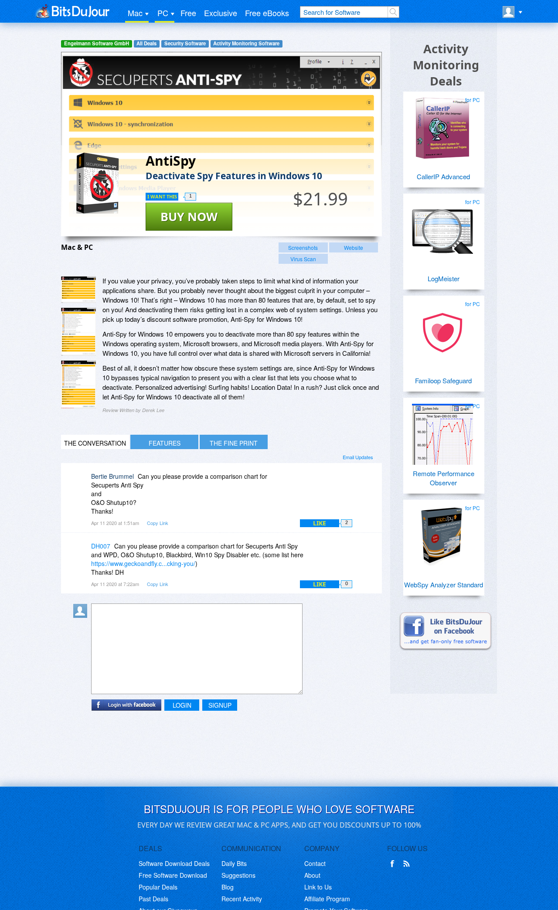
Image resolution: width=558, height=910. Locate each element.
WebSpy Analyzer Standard (443, 584)
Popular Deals (158, 887)
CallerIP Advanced (443, 176)
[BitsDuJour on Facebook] (394, 863)
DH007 (100, 546)
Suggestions (238, 875)
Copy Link (157, 522)
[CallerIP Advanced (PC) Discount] (442, 124)
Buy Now (189, 216)
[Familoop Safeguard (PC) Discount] (442, 328)
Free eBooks (267, 12)
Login (182, 705)
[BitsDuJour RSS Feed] (408, 863)
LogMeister (443, 278)
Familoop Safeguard (443, 380)
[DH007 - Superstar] (82, 552)
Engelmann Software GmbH (96, 43)
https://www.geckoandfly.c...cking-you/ (143, 563)
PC (162, 12)
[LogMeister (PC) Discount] (442, 226)
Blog (227, 887)
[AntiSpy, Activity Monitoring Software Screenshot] (78, 384)
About (312, 875)
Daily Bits (234, 863)
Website (353, 247)
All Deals (146, 43)
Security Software (185, 43)
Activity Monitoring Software (246, 43)
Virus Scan (303, 258)
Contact (315, 863)
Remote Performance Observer (443, 478)
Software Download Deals (174, 863)
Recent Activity (241, 898)
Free (188, 12)
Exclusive (220, 12)
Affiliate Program (327, 898)
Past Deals (153, 898)
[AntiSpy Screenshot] (78, 289)
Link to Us (318, 887)
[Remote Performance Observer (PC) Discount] (442, 430)
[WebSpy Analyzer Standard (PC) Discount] (442, 532)
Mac (135, 12)
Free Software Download (173, 875)
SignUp (219, 705)
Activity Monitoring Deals (446, 65)
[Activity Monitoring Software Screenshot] (78, 331)
